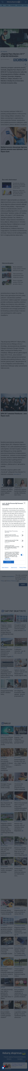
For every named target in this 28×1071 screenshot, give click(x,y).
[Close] (24, 503)
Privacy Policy (22, 567)
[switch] (22, 535)
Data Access (14, 567)
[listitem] (14, 531)
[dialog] (14, 535)
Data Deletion (5, 567)
